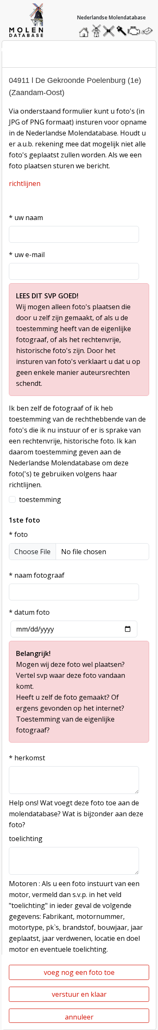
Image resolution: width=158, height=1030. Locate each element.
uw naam (26, 217)
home (85, 29)
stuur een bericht (149, 31)
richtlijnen (24, 183)
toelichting (26, 838)
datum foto (29, 612)
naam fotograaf (36, 575)
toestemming (40, 499)
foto (18, 534)
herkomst (27, 757)
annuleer (79, 1017)
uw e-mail (27, 254)
